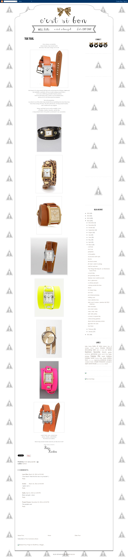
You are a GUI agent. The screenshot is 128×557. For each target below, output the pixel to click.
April (89, 242)
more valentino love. (93, 300)
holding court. (91, 297)
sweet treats (92, 363)
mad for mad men (93, 266)
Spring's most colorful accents (96, 278)
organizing (97, 360)
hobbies (109, 356)
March (90, 244)
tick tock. (90, 292)
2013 (88, 218)
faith (94, 350)
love (86, 360)
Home (49, 535)
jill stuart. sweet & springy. (95, 264)
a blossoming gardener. (94, 318)
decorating (88, 350)
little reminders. (92, 306)
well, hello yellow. (92, 314)
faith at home (100, 350)
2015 (88, 213)
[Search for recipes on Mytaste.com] (89, 379)
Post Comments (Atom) (31, 539)
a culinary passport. (93, 283)
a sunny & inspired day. (94, 316)
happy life (95, 356)
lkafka (24, 493)
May (89, 240)
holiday (87, 358)
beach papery (95, 348)
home (92, 358)
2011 (88, 334)
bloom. (90, 287)
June (89, 237)
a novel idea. (91, 273)
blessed (109, 348)
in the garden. (91, 254)
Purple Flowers (26, 502)
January (90, 331)
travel (106, 363)
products (103, 360)
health (103, 356)
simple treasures (100, 362)
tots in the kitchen (100, 363)
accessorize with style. (94, 256)
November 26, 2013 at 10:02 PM (40, 502)
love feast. (91, 326)
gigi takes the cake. (93, 323)
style (86, 363)
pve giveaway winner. (94, 275)
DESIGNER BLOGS (69, 554)
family (110, 350)
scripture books (89, 362)
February (91, 329)
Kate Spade (103, 358)
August (90, 232)
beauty (102, 348)
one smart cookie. (93, 309)
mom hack (91, 360)
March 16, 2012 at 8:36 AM (36, 483)
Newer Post (21, 535)
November (91, 225)
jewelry (97, 358)
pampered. (91, 251)
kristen (24, 483)
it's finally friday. (92, 290)
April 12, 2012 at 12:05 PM (33, 493)
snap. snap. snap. (93, 311)
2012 (88, 220)
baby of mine (97, 346)
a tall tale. (90, 247)
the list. (90, 259)
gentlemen (87, 354)
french (104, 352)
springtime (109, 362)
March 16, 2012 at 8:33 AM (36, 474)
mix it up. (90, 249)
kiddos (109, 358)
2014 (88, 216)
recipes (109, 360)
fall (106, 350)
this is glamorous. (93, 280)
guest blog (105, 354)
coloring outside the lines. (95, 285)
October (90, 227)
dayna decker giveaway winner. (96, 321)
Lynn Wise (25, 474)
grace (99, 354)
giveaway (94, 354)
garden (110, 352)
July (89, 235)
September (91, 230)
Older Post (77, 535)
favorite (97, 352)
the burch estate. (92, 261)
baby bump (88, 346)
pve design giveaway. (94, 295)
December (91, 222)
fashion (24, 463)
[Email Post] (37, 462)
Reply (23, 478)
